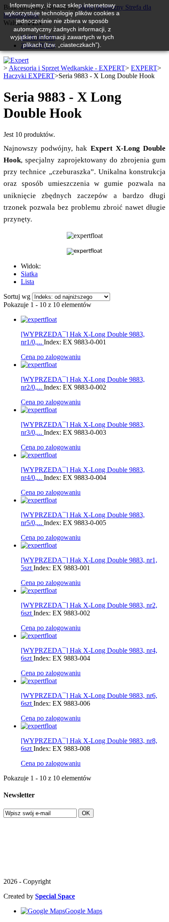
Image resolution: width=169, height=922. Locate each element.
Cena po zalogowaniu (51, 356)
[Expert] (16, 60)
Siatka (29, 274)
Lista (27, 281)
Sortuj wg (16, 296)
